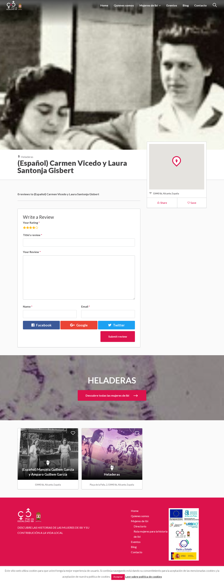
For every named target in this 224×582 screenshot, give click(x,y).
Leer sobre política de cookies (143, 576)
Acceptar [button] (118, 576)
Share (163, 202)
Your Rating (31, 222)
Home (104, 5)
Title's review (32, 235)
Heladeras (26, 156)
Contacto (200, 5)
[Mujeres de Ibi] (14, 4)
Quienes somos (124, 5)
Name (27, 306)
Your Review (32, 251)
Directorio (140, 526)
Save (193, 202)
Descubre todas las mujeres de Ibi (108, 395)
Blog (186, 5)
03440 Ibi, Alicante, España (166, 193)
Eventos (171, 5)
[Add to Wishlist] (73, 433)
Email (85, 306)
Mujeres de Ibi (148, 5)
